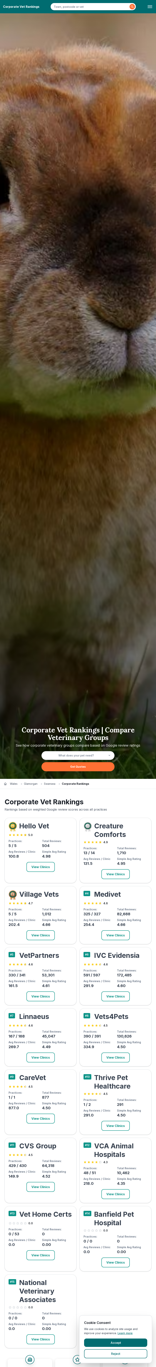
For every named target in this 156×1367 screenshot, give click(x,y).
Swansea (49, 783)
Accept (116, 1343)
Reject (115, 1354)
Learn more (125, 1333)
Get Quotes (78, 766)
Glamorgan (30, 783)
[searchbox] (90, 6)
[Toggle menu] (150, 7)
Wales (14, 783)
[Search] (132, 6)
